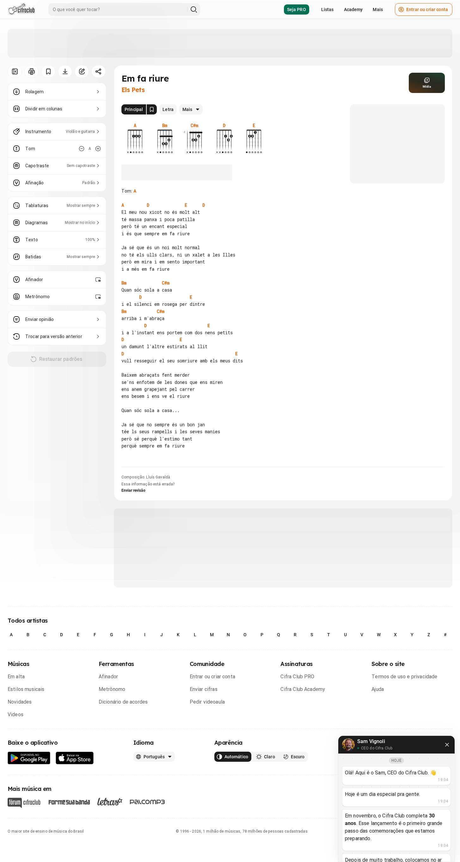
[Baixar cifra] (65, 71)
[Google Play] (29, 758)
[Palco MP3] (147, 802)
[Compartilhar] (98, 71)
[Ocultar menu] (15, 71)
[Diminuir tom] (82, 149)
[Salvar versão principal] (152, 109)
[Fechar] (447, 745)
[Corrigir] (82, 71)
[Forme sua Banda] (69, 801)
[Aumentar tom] (98, 149)
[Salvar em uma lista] (48, 71)
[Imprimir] (31, 71)
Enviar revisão (133, 490)
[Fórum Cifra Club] (24, 803)
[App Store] (75, 758)
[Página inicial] (22, 9)
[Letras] (109, 801)
